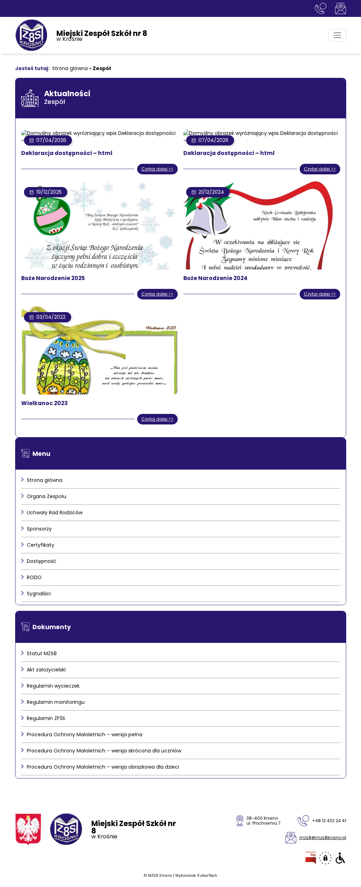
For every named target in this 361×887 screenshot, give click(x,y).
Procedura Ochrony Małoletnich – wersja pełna (84, 734)
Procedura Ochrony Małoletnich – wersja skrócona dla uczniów (104, 750)
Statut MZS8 (42, 653)
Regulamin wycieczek (53, 685)
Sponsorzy (39, 528)
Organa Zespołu (46, 496)
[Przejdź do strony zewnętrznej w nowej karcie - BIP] (310, 858)
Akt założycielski (46, 669)
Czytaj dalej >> (157, 169)
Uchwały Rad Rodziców (54, 512)
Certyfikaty (40, 544)
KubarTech (207, 875)
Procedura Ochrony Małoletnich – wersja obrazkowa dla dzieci (103, 766)
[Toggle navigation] (337, 35)
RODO (34, 577)
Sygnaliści (39, 593)
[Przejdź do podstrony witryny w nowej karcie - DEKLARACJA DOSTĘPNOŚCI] (340, 858)
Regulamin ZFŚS (46, 718)
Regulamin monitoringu (56, 702)
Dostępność (41, 561)
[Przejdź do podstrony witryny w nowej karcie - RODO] (325, 858)
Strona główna (70, 68)
